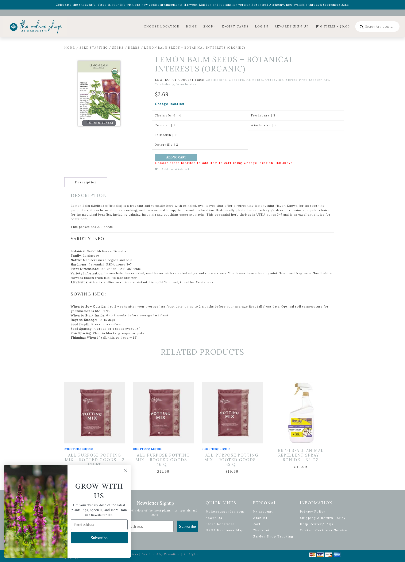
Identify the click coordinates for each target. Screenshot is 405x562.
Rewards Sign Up (292, 26)
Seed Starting (94, 47)
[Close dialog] (125, 470)
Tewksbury (164, 84)
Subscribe (187, 526)
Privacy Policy (312, 511)
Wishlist (260, 518)
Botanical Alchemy (267, 5)
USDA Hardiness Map (225, 530)
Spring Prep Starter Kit (307, 80)
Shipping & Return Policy (323, 518)
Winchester (186, 84)
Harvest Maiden (198, 5)
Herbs (134, 47)
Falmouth (254, 80)
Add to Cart (176, 157)
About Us (214, 518)
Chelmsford (216, 80)
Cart (257, 524)
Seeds (118, 47)
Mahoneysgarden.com (225, 511)
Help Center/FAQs (316, 524)
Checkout (261, 530)
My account (263, 511)
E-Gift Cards (235, 26)
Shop (208, 26)
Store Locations (220, 524)
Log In (261, 26)
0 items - (334, 26)
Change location (169, 104)
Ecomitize (172, 554)
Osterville (274, 80)
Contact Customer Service (323, 530)
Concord (236, 80)
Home (191, 26)
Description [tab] (86, 182)
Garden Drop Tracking (273, 536)
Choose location (162, 26)
